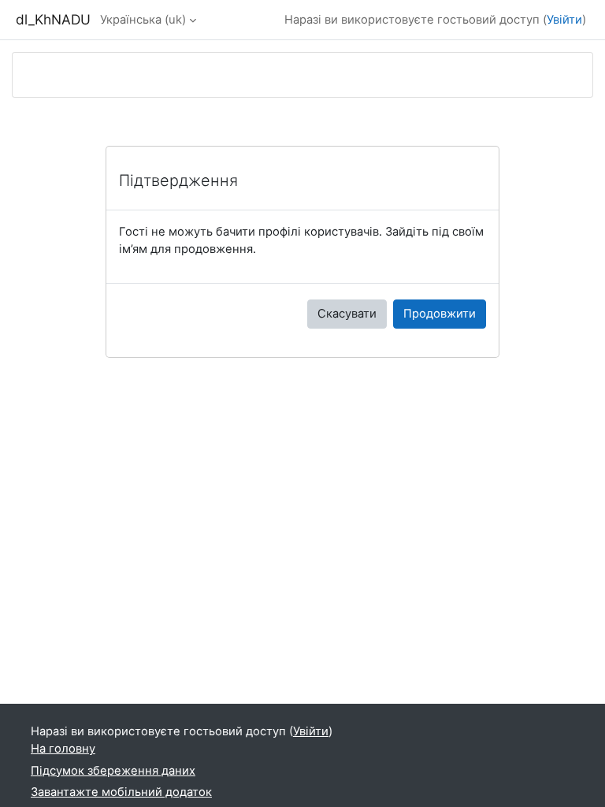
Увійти (564, 20)
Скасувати (347, 314)
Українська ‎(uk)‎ (143, 20)
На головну (63, 749)
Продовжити (439, 314)
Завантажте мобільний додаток (121, 792)
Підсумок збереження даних (113, 771)
